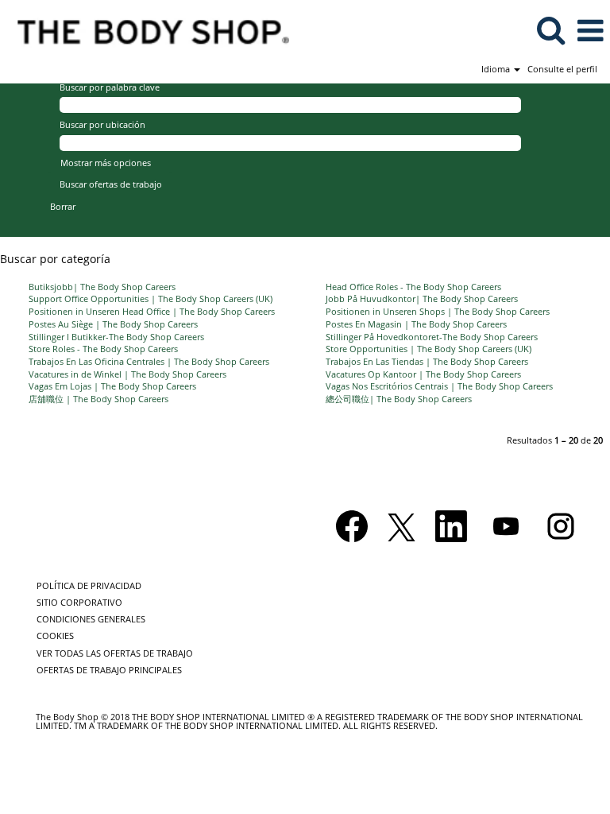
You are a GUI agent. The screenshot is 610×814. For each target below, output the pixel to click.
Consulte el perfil (562, 69)
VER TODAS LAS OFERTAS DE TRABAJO (115, 653)
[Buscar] (550, 29)
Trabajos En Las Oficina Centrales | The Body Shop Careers (149, 361)
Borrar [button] (62, 206)
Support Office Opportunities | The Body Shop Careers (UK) (150, 298)
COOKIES (55, 635)
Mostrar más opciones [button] (105, 163)
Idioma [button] (496, 69)
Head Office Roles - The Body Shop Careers (413, 287)
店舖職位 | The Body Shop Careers (98, 399)
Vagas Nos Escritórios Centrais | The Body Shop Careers (439, 386)
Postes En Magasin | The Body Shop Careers (416, 324)
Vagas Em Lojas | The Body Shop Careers (112, 386)
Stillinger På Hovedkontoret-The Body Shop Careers (432, 337)
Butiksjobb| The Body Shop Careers (102, 287)
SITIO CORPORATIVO (79, 602)
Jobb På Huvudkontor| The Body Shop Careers (422, 298)
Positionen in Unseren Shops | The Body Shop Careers (438, 311)
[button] (590, 30)
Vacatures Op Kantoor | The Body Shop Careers (423, 374)
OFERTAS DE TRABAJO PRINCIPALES (109, 670)
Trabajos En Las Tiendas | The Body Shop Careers (427, 361)
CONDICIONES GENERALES (91, 619)
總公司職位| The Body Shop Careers (399, 399)
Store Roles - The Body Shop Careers (103, 349)
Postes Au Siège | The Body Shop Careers (113, 324)
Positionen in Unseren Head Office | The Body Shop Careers (152, 311)
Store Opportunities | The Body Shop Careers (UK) (428, 349)
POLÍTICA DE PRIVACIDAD (89, 585)
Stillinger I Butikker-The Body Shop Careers (116, 337)
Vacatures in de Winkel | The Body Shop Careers (127, 374)
